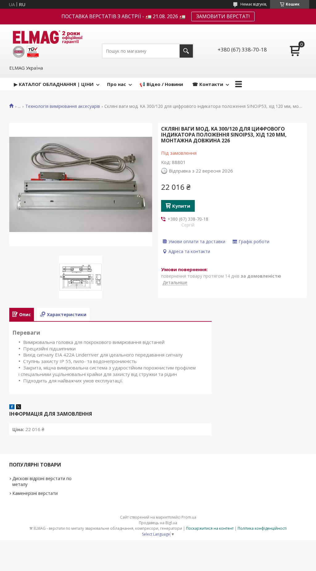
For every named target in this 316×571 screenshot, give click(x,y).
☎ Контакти (207, 84)
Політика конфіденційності (262, 528)
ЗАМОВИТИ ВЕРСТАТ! (223, 16)
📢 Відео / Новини (161, 84)
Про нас (116, 84)
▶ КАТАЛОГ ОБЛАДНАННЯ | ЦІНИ (54, 84)
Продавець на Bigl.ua (158, 522)
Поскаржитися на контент (210, 528)
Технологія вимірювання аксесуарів (62, 106)
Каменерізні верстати (35, 493)
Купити (181, 206)
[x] (18, 407)
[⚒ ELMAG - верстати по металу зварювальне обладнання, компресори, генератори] (46, 44)
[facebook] (12, 407)
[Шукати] (186, 51)
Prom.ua (188, 517)
